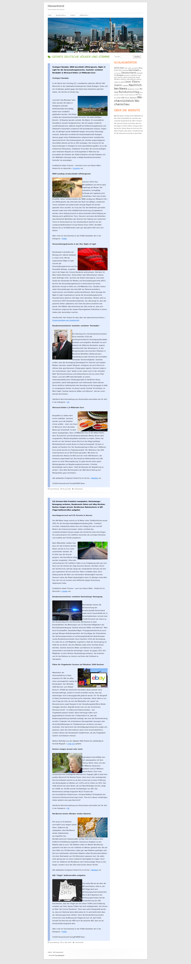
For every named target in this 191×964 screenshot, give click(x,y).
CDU (120, 70)
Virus (127, 98)
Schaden (121, 95)
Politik (64, 239)
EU (115, 75)
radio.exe (71, 744)
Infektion (123, 79)
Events (72, 15)
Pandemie (131, 89)
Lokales (65, 591)
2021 (125, 68)
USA (123, 98)
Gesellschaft (131, 77)
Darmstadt (134, 70)
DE (68, 402)
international (131, 79)
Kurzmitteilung (54, 489)
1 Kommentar (78, 489)
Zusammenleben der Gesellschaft (65, 320)
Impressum (83, 15)
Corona (125, 70)
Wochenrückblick (128, 99)
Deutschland (128, 72)
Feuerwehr (127, 75)
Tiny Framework (59, 955)
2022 (129, 68)
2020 (121, 68)
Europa (120, 75)
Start (49, 15)
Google (138, 77)
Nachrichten (60, 15)
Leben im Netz (119, 82)
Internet (138, 79)
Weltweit (94, 478)
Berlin (136, 68)
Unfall (118, 98)
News (123, 88)
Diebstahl (139, 73)
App (133, 68)
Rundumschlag (129, 92)
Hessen (117, 79)
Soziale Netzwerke (130, 95)
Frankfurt (76, 168)
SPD (136, 95)
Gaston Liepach (123, 77)
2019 (116, 68)
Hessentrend (56, 5)
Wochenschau (127, 102)
